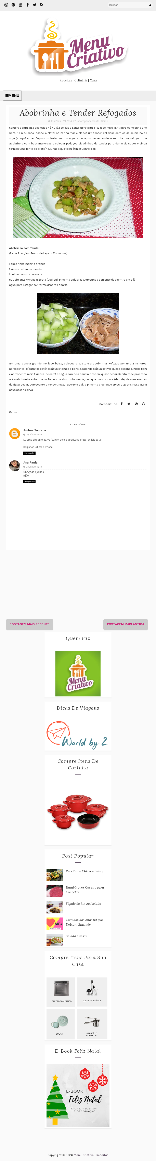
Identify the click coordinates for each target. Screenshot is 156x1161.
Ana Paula (30, 462)
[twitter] (34, 5)
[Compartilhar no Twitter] (129, 404)
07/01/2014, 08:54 (34, 467)
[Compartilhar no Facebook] (122, 404)
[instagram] (6, 5)
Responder (29, 453)
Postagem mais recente (30, 624)
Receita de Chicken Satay (84, 871)
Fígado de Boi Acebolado (83, 903)
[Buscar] (150, 5)
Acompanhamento (88, 121)
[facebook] (27, 5)
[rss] (42, 5)
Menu (14, 96)
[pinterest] (13, 5)
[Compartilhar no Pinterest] (136, 404)
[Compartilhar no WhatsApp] (144, 404)
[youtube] (20, 5)
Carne (104, 121)
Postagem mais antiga (125, 624)
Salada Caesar (76, 936)
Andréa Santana (34, 430)
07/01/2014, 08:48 (34, 434)
